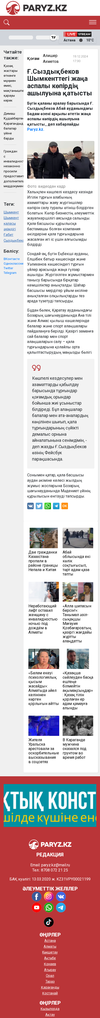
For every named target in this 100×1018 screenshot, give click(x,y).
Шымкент (10, 212)
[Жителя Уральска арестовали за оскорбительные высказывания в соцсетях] (43, 726)
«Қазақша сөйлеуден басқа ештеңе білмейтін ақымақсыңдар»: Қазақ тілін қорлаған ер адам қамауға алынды (78, 690)
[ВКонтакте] (30, 507)
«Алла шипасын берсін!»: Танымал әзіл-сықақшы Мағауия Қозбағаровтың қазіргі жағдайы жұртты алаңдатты (77, 623)
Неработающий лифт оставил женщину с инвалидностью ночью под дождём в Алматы (43, 619)
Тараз (50, 981)
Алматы (50, 946)
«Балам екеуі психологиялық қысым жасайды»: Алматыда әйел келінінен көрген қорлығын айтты (43, 688)
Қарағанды (50, 987)
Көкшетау (50, 952)
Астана (50, 941)
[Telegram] (56, 507)
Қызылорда (50, 1009)
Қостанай (50, 993)
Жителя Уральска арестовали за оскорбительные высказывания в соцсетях (43, 751)
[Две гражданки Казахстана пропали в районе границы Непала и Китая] (43, 538)
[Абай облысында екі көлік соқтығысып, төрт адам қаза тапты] (78, 538)
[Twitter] (39, 507)
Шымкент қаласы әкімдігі (10, 223)
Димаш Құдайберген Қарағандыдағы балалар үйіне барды (10, 125)
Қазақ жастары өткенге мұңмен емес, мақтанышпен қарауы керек (10, 83)
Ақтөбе (50, 958)
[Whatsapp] (47, 507)
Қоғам (33, 58)
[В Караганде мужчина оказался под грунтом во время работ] (78, 726)
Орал (50, 976)
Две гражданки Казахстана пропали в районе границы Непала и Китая (43, 561)
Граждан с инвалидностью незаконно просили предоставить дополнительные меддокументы (10, 168)
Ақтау (50, 1015)
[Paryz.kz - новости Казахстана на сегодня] (36, 8)
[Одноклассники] (64, 507)
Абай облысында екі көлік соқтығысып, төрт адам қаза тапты (76, 563)
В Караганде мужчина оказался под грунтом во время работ (74, 749)
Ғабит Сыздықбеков (10, 237)
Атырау (50, 970)
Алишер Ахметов (51, 58)
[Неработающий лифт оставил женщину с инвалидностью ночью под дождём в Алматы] (43, 592)
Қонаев (50, 964)
